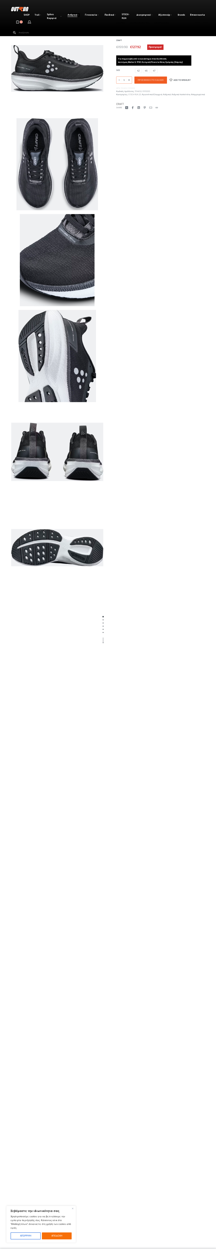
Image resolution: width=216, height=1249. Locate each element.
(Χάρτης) (178, 62)
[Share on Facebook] (132, 107)
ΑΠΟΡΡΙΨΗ (25, 1235)
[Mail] (150, 107)
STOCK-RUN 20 (134, 94)
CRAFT (120, 104)
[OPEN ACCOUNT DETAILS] (29, 22)
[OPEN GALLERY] (57, 68)
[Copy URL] (156, 107)
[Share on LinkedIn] (138, 107)
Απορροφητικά (198, 94)
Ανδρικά (167, 94)
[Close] (72, 1208)
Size (118, 70)
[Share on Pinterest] (144, 107)
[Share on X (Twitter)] (126, 107)
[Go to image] (103, 616)
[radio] (138, 71)
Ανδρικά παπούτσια (181, 94)
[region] (41, 1224)
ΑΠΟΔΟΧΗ (56, 1235)
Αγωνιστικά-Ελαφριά (152, 94)
